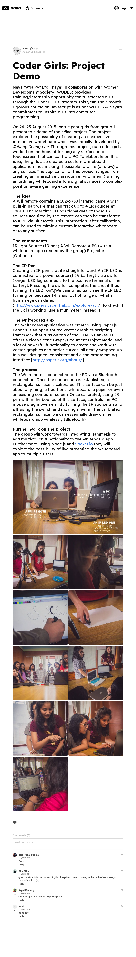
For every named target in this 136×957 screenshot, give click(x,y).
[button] (120, 50)
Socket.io (84, 443)
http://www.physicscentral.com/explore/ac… (56, 305)
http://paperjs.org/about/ (57, 359)
